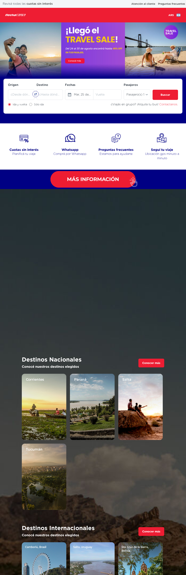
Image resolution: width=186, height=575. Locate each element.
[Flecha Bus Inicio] (15, 15)
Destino (42, 85)
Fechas (70, 85)
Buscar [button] (165, 94)
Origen (13, 85)
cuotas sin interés (40, 3)
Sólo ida (39, 104)
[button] (7, 49)
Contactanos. (168, 104)
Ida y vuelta (20, 104)
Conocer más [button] (151, 362)
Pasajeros (131, 85)
